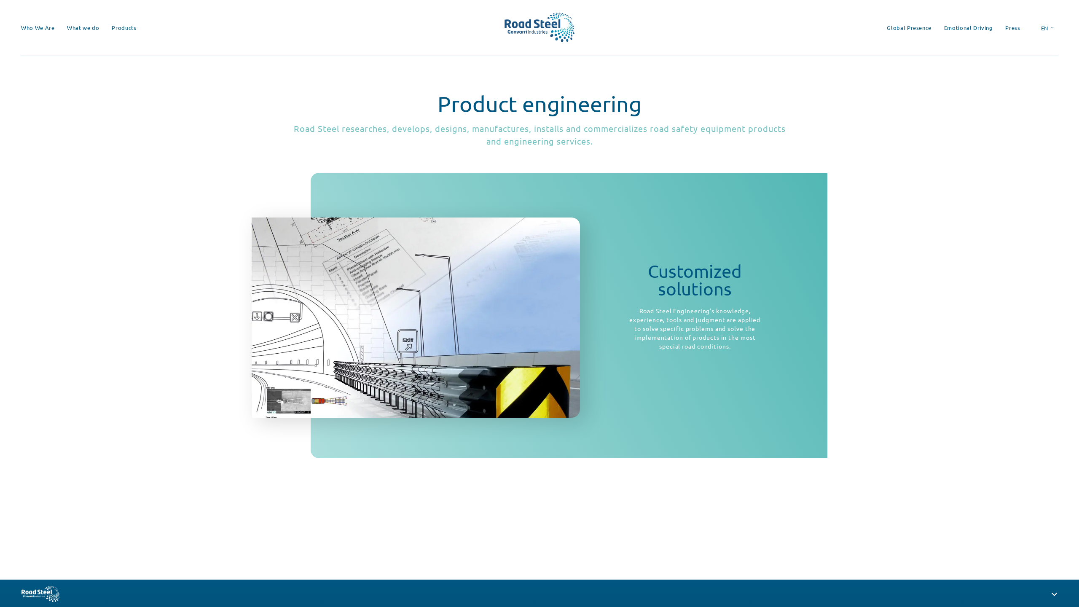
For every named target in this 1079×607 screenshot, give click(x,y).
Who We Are (38, 27)
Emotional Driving (968, 27)
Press (1012, 27)
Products (124, 27)
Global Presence (909, 27)
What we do (83, 27)
